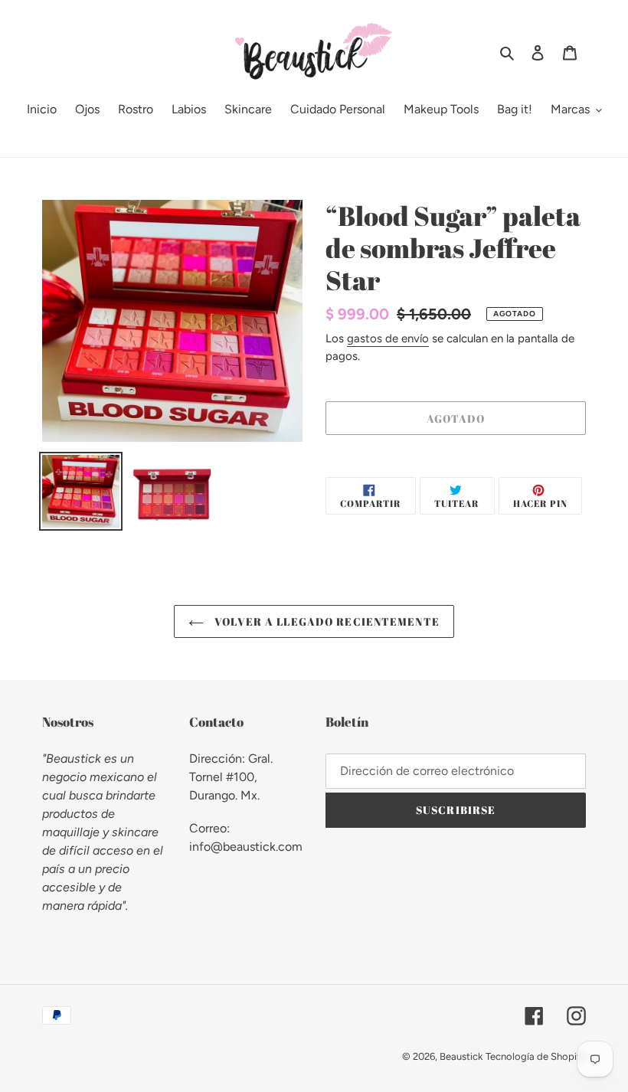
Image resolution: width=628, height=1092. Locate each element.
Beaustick (461, 1056)
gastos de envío (388, 338)
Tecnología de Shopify (536, 1056)
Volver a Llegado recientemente (325, 621)
